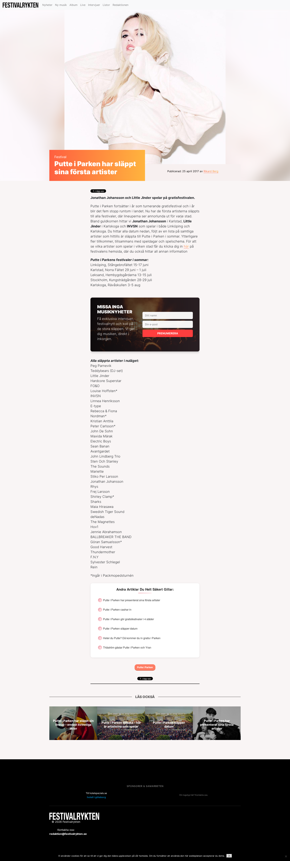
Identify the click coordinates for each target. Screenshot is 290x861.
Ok (229, 855)
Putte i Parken (145, 667)
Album (73, 5)
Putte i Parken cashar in (117, 609)
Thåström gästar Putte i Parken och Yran (127, 647)
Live (82, 5)
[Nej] (285, 856)
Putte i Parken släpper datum (120, 628)
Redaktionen (120, 5)
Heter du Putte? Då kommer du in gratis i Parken (131, 638)
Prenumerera (167, 333)
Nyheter (47, 5)
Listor (106, 5)
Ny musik (61, 5)
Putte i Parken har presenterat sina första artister (131, 600)
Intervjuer (94, 5)
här (186, 246)
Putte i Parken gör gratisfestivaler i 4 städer (128, 619)
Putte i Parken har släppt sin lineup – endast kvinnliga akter (73, 724)
